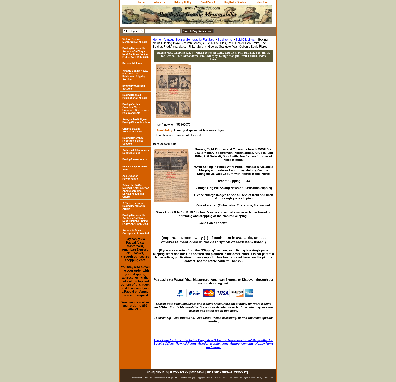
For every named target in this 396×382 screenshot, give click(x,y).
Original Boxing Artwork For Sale (132, 130)
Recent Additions (132, 63)
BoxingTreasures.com (135, 159)
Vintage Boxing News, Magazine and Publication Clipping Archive (135, 75)
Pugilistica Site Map (235, 2)
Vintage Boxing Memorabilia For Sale (189, 39)
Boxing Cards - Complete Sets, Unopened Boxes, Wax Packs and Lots (135, 108)
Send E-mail (208, 2)
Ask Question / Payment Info (130, 177)
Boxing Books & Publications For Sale (134, 96)
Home (157, 39)
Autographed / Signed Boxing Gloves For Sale (136, 121)
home (141, 2)
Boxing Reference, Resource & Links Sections (133, 141)
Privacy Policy (182, 2)
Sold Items (225, 39)
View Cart (262, 2)
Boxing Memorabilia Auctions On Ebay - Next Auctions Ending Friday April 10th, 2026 (135, 53)
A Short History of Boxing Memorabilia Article (134, 206)
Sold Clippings (245, 39)
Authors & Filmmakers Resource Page (135, 151)
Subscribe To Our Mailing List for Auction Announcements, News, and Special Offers (135, 191)
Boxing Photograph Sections (133, 87)
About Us (159, 2)
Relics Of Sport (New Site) (134, 168)
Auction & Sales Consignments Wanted (135, 232)
